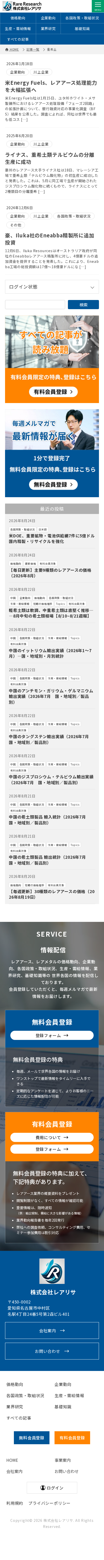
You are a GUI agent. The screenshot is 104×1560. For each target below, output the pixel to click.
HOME (12, 1460)
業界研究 (48, 28)
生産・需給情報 (18, 28)
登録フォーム (48, 1035)
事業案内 (63, 1460)
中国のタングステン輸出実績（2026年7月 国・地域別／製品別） (51, 739)
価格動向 (18, 17)
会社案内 (47, 1330)
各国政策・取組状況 (82, 17)
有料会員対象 (48, 563)
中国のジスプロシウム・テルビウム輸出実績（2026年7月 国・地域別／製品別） (51, 779)
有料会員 (72, 1438)
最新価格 (30, 563)
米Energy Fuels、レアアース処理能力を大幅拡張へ (51, 86)
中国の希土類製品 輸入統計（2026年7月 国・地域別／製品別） (49, 819)
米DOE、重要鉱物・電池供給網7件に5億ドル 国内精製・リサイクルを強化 (54, 538)
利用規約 (14, 1503)
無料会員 (31, 1438)
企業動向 (48, 17)
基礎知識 (82, 28)
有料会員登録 (52, 1123)
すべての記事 (18, 39)
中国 (13, 598)
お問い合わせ (47, 1351)
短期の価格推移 (43, 604)
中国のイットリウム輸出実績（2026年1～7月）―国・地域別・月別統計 (50, 653)
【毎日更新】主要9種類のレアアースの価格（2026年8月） (50, 573)
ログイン (55, 1488)
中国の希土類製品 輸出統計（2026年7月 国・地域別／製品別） (49, 860)
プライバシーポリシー (49, 1503)
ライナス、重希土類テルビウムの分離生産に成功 (49, 158)
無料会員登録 (52, 1021)
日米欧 (43, 529)
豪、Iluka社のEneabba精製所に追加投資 (49, 239)
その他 (15, 224)
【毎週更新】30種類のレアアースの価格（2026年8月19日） (52, 894)
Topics (60, 604)
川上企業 (41, 72)
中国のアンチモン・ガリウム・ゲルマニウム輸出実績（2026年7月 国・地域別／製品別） (51, 696)
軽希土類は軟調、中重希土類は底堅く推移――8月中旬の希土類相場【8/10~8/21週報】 (51, 613)
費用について (48, 1137)
